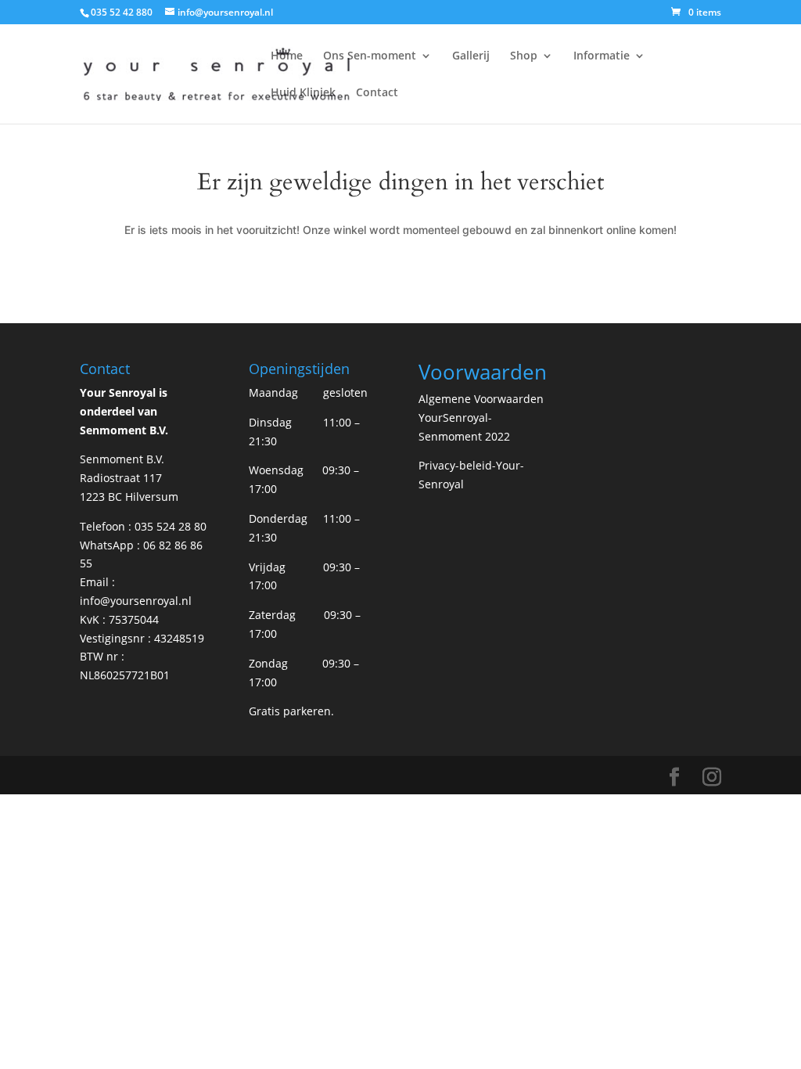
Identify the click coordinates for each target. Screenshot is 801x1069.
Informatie (601, 56)
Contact (377, 93)
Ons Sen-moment (369, 56)
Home (287, 56)
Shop (523, 56)
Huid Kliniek (303, 93)
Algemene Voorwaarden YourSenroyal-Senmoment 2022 (481, 417)
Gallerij (471, 56)
